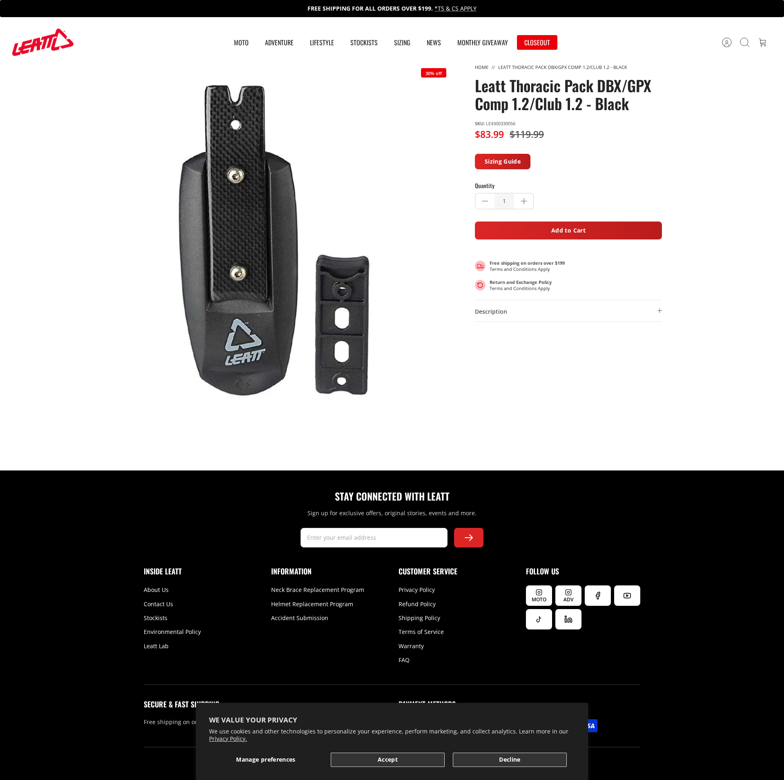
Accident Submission (299, 618)
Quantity (484, 186)
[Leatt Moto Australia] (43, 42)
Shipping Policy (419, 618)
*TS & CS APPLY (455, 8)
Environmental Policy (172, 632)
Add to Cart (568, 230)
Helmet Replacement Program (312, 604)
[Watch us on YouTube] (627, 595)
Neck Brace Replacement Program (317, 590)
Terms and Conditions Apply (520, 269)
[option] (274, 240)
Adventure (279, 42)
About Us (156, 590)
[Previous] (244, 8)
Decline (509, 759)
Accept (388, 759)
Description (491, 311)
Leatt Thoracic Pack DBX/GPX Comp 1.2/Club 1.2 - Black (562, 67)
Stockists (364, 42)
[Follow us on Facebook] (598, 595)
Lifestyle (322, 42)
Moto (241, 42)
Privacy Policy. (228, 738)
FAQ (404, 660)
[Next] (539, 8)
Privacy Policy (417, 590)
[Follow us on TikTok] (539, 619)
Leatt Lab (156, 646)
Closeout (537, 42)
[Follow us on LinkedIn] (568, 619)
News (434, 42)
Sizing (402, 42)
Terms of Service (421, 632)
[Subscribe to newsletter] (468, 537)
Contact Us (158, 604)
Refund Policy (417, 604)
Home (481, 67)
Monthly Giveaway (482, 42)
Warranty (411, 646)
